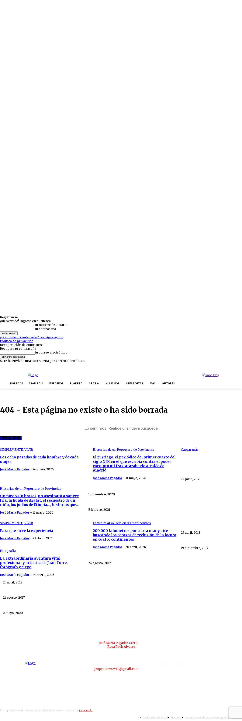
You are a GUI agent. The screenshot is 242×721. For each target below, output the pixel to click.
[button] (181, 383)
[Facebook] (221, 365)
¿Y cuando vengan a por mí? (199, 472)
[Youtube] (239, 365)
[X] (233, 365)
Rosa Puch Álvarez (121, 646)
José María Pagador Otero (118, 643)
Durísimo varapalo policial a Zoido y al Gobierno (119, 556)
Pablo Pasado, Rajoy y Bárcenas (109, 503)
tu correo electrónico (51, 352)
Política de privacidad (16, 341)
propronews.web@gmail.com (116, 669)
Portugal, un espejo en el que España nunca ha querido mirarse (129, 575)
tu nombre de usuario (51, 325)
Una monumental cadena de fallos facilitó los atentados (39, 591)
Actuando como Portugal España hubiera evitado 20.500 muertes (45, 606)
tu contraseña (45, 329)
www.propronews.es (77, 632)
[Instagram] (227, 365)
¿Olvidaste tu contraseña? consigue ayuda (31, 337)
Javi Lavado (85, 710)
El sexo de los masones (196, 541)
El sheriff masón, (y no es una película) (206, 488)
